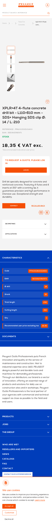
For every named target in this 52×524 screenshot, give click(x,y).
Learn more (40, 500)
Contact (7, 469)
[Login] (47, 5)
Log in (26, 170)
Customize (9, 513)
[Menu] (4, 5)
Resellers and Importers (18, 450)
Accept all (9, 506)
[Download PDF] (47, 212)
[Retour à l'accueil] (26, 5)
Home (4, 23)
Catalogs (8, 459)
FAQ (4, 464)
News (5, 454)
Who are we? (10, 445)
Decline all (9, 519)
